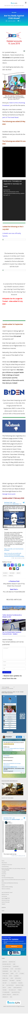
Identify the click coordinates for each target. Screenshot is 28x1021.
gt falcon (5, 975)
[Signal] (17, 568)
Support (3, 904)
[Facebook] (5, 565)
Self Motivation (10, 985)
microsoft (5, 980)
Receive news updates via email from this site (12, 677)
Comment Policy (5, 866)
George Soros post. (9, 494)
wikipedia (11, 575)
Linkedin (18, 573)
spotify (4, 987)
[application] (14, 200)
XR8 (11, 997)
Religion (14, 12)
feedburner (5, 971)
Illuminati (16, 975)
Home (3, 860)
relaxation (13, 982)
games (12, 973)
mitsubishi (12, 980)
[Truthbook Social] (23, 565)
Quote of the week (5, 902)
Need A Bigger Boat (6, 898)
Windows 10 (5, 997)
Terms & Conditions (6, 888)
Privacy (3, 884)
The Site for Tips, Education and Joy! (14, 5)
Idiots (10, 975)
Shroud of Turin (19, 985)
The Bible (5, 989)
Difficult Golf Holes (6, 900)
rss (3, 985)
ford (15, 971)
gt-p (17, 973)
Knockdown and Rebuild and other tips (10, 882)
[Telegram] (15, 565)
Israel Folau (5, 978)
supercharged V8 (17, 987)
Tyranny (19, 989)
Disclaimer (4, 873)
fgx (11, 971)
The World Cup (12, 989)
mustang (19, 980)
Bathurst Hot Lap (5, 894)
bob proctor (12, 961)
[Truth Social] (12, 565)
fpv (18, 971)
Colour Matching (7, 966)
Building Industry (7, 964)
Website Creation (7, 994)
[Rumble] (14, 568)
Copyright (4, 871)
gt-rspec (22, 973)
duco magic (18, 968)
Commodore (16, 966)
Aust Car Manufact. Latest (7, 892)
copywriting (5, 968)
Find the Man (4, 896)
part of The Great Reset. (10, 117)
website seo (16, 994)
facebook (5, 573)
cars (14, 964)
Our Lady (5, 982)
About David (4, 862)
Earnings (3, 875)
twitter (5, 575)
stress (9, 987)
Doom (11, 968)
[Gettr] (10, 568)
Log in (3, 910)
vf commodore (6, 992)
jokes (11, 978)
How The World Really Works (8, 877)
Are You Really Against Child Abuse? (14, 16)
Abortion (5, 961)
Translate (11, 688)
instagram (12, 573)
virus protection (15, 992)
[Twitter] (8, 565)
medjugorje (18, 978)
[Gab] (19, 565)
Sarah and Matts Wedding (7, 886)
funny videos (6, 973)
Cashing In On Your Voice (7, 864)
